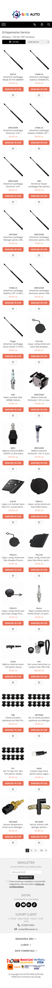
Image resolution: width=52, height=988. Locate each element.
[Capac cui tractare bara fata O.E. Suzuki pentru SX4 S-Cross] (13, 487)
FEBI (39, 181)
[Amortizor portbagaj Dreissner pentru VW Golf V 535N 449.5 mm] (39, 273)
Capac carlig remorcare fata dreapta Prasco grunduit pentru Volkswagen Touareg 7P (13, 559)
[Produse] (3, 25)
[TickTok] (34, 904)
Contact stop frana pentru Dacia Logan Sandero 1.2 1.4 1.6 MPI (39, 772)
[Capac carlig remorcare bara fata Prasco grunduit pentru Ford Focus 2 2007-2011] (39, 487)
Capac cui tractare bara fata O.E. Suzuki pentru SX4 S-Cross (13, 505)
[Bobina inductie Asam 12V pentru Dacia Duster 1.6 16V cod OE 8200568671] (13, 647)
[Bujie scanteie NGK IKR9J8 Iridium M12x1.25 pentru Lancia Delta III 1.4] (13, 380)
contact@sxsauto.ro (28, 929)
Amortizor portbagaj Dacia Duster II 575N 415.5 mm (13, 345)
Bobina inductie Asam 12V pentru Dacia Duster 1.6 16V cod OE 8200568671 (13, 665)
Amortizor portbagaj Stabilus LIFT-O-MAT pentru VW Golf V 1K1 (13, 292)
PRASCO (39, 501)
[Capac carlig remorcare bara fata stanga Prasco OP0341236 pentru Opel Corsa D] (13, 593)
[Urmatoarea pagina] (46, 850)
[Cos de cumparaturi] (42, 24)
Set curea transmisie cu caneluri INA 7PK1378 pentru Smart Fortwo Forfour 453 (39, 665)
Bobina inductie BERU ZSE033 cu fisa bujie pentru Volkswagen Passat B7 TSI (13, 452)
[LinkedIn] (28, 904)
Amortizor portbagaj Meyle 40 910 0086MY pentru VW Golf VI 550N (13, 78)
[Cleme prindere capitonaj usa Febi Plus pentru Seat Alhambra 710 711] (13, 700)
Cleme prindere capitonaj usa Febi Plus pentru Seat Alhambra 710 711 (13, 719)
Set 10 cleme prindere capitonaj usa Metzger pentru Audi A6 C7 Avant (39, 719)
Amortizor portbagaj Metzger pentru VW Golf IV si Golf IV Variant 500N (13, 238)
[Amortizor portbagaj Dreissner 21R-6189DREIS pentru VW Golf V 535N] (13, 166)
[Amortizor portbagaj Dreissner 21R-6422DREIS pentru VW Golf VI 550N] (13, 113)
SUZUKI (13, 501)
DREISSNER (13, 127)
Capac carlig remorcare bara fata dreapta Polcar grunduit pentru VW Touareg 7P (39, 345)
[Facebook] (17, 904)
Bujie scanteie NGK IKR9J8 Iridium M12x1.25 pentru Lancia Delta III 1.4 (13, 398)
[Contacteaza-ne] (34, 24)
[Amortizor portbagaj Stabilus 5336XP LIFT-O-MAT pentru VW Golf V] (39, 113)
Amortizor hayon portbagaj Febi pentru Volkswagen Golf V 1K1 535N (39, 185)
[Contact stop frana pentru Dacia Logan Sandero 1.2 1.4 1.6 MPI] (39, 754)
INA (39, 661)
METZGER (13, 234)
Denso (39, 608)
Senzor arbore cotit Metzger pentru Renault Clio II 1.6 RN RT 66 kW (39, 826)
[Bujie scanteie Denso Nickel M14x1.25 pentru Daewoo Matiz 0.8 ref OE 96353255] (39, 593)
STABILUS (39, 74)
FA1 (13, 768)
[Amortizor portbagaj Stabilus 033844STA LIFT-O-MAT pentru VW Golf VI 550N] (39, 60)
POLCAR (39, 341)
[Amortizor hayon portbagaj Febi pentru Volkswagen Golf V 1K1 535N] (39, 166)
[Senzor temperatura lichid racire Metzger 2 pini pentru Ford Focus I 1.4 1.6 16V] (13, 807)
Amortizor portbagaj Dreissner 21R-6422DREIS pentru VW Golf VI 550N (13, 131)
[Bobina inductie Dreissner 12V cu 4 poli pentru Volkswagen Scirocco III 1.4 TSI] (39, 433)
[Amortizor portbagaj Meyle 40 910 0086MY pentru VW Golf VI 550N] (13, 60)
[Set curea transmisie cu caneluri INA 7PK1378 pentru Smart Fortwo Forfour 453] (39, 647)
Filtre (15, 41)
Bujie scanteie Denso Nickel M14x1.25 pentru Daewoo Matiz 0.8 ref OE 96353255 (39, 612)
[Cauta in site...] (48, 24)
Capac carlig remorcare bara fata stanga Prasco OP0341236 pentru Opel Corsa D (13, 612)
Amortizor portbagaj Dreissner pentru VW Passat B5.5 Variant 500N (39, 238)
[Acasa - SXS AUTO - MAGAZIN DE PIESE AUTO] (26, 15)
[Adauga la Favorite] (13, 95)
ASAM (13, 661)
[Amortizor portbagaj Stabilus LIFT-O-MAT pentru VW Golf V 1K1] (13, 273)
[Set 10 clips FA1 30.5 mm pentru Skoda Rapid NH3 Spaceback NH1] (13, 754)
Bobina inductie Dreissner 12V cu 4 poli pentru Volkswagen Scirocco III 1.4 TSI (39, 452)
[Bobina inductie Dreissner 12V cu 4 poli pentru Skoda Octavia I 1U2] (39, 380)
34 (41, 850)
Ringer (13, 341)
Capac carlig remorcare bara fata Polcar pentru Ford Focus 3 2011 (39, 559)
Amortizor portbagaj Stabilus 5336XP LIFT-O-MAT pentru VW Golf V (39, 131)
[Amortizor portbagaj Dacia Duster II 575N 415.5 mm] (13, 326)
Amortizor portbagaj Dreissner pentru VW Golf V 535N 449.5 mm (39, 292)
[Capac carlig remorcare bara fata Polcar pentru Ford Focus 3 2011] (39, 540)
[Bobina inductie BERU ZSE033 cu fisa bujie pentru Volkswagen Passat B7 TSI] (13, 433)
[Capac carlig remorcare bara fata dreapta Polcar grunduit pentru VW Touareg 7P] (39, 326)
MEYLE (13, 74)
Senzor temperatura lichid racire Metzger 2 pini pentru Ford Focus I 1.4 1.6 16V (13, 826)
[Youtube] (23, 904)
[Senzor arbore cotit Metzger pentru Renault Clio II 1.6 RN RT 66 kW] (39, 807)
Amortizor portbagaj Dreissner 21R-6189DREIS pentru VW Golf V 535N (13, 185)
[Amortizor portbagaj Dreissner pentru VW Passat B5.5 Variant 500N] (39, 220)
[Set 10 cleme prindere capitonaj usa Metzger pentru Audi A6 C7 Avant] (39, 700)
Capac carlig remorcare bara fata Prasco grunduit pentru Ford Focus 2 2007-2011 (39, 505)
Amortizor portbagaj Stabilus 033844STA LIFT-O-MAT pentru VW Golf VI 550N (39, 78)
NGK (13, 394)
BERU (13, 448)
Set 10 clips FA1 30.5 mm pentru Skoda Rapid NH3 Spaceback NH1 (13, 772)
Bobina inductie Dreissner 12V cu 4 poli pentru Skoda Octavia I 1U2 (39, 398)
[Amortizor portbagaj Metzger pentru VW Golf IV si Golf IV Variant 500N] (13, 220)
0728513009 (27, 925)
